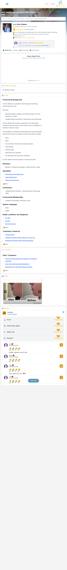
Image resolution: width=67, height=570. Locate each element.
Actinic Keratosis (10, 224)
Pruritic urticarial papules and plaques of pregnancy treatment (21, 259)
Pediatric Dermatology (52, 32)
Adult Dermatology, (42, 32)
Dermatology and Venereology (16, 19)
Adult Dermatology (11, 177)
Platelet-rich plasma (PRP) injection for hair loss (20, 237)
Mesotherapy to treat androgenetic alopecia (18, 267)
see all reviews (45, 45)
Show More (33, 380)
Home (46, 4)
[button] (7, 4)
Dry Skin (7, 218)
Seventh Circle (30, 19)
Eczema (7, 221)
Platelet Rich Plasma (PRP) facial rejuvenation (19, 240)
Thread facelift (9, 234)
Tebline (53, 4)
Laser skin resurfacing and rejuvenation (17, 264)
